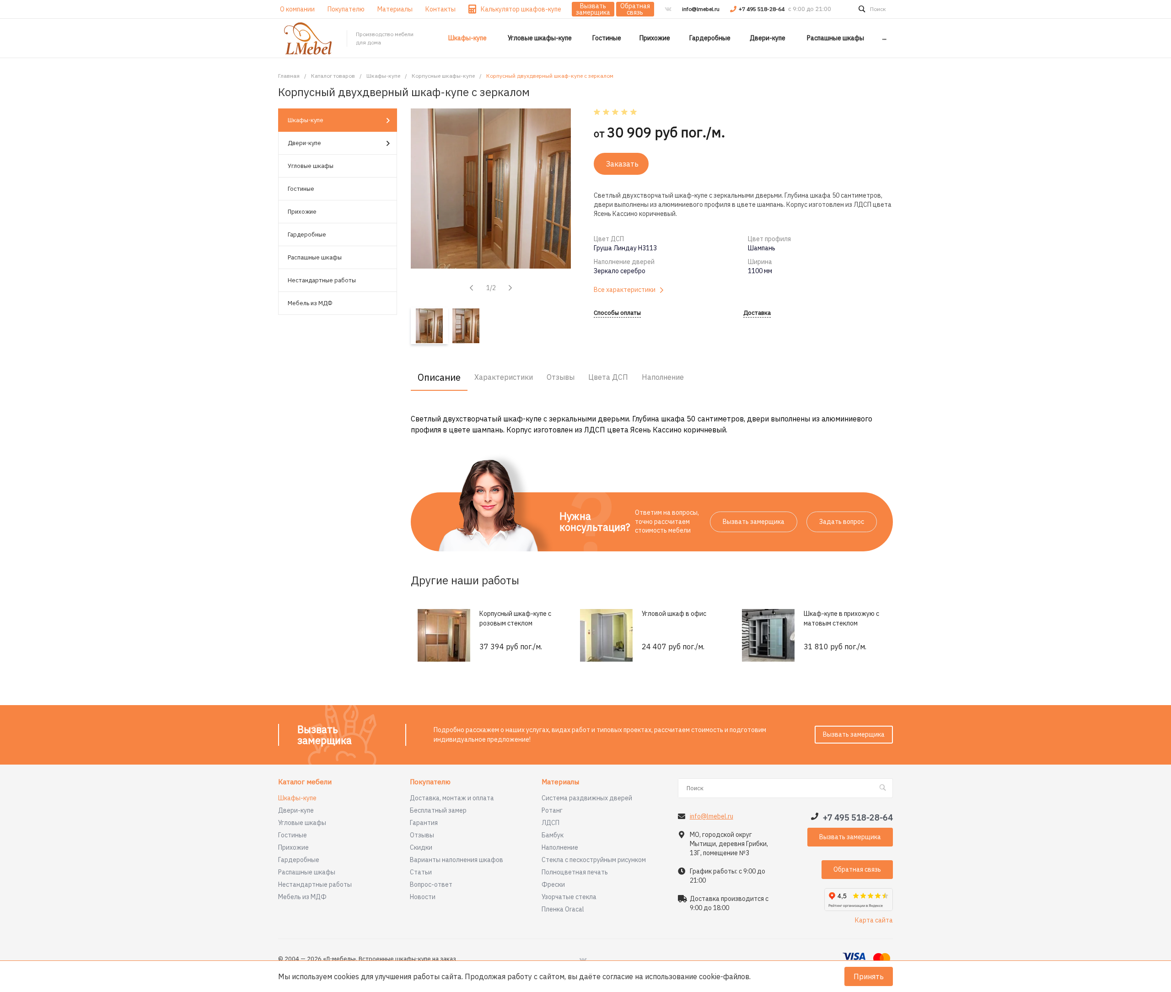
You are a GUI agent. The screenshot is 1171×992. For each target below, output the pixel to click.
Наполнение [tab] (663, 377)
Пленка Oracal (563, 909)
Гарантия (424, 823)
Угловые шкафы (310, 166)
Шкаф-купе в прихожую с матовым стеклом (841, 618)
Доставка (757, 313)
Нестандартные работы (322, 280)
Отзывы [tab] (561, 377)
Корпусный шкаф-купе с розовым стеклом (515, 618)
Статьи (421, 872)
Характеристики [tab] (503, 377)
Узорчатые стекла (569, 897)
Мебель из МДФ (310, 303)
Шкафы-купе (305, 120)
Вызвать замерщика (593, 9)
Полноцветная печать (575, 872)
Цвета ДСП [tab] (608, 377)
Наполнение (560, 847)
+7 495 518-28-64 (762, 8)
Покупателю (430, 782)
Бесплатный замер (438, 810)
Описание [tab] (439, 377)
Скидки (421, 847)
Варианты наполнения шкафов (456, 860)
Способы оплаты (617, 313)
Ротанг (552, 810)
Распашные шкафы (315, 257)
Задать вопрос (841, 522)
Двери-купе (304, 143)
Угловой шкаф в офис (674, 613)
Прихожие (302, 212)
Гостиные (301, 189)
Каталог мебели (305, 782)
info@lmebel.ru (701, 8)
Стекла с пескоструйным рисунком (594, 860)
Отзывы (422, 835)
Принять (869, 976)
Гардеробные (307, 234)
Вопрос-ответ (431, 884)
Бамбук (553, 835)
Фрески (553, 884)
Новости (422, 897)
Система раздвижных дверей (587, 798)
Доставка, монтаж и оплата (452, 798)
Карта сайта (874, 920)
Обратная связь (635, 9)
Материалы (560, 782)
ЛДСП (550, 823)
